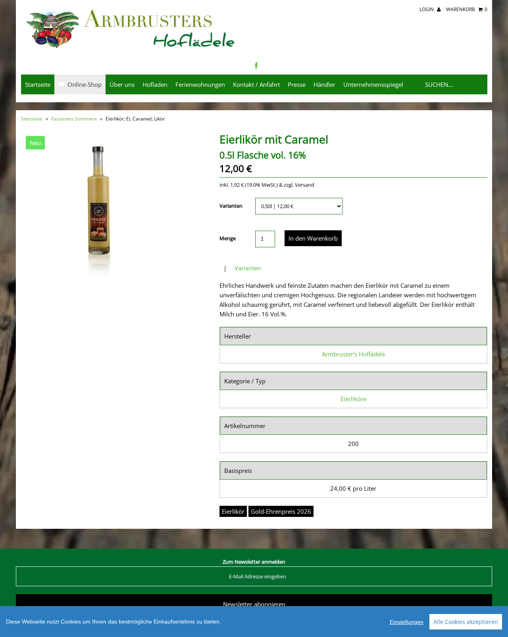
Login (427, 9)
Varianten (230, 205)
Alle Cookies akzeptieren (465, 622)
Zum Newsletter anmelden (254, 561)
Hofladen (154, 84)
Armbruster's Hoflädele (353, 354)
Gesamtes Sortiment (74, 118)
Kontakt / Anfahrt (256, 84)
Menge (227, 238)
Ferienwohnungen (200, 84)
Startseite (37, 84)
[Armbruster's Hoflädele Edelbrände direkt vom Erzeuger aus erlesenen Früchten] (131, 49)
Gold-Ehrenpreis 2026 (281, 511)
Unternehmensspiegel (373, 84)
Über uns (122, 84)
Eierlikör (233, 511)
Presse (297, 84)
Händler (324, 84)
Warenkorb (466, 9)
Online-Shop (83, 84)
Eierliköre (353, 399)
